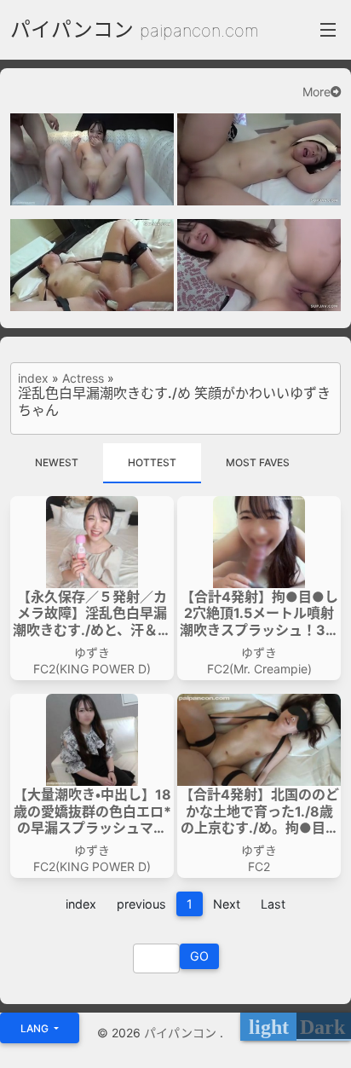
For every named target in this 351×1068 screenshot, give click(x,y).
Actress (83, 378)
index (33, 378)
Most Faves (258, 462)
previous (141, 904)
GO (199, 956)
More (316, 92)
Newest (56, 462)
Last (273, 904)
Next (226, 904)
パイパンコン (72, 29)
